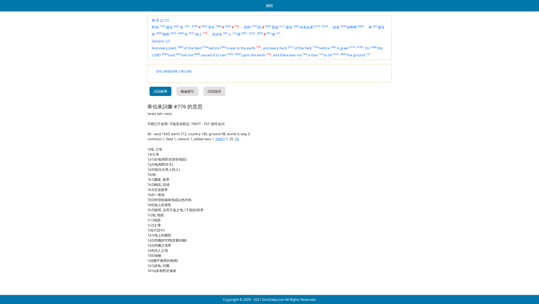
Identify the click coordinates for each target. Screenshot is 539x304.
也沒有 (217, 34)
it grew (342, 48)
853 (269, 33)
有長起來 (306, 27)
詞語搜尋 (214, 91)
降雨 (166, 34)
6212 (282, 26)
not (299, 55)
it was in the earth (241, 48)
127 (278, 33)
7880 (218, 26)
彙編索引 (187, 91)
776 (237, 26)
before (214, 48)
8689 (181, 33)
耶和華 (352, 27)
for (367, 48)
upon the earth (253, 55)
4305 (173, 33)
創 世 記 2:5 (160, 20)
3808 (159, 33)
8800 (260, 33)
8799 (195, 26)
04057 (220, 139)
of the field (192, 48)
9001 (244, 33)
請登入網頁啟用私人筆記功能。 (175, 71)
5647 (252, 33)
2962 (176, 26)
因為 (336, 27)
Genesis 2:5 (161, 41)
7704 (162, 26)
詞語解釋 (160, 91)
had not (187, 55)
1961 (187, 26)
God (171, 55)
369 (225, 33)
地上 (198, 34)
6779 (317, 26)
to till (328, 55)
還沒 (169, 27)
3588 (343, 26)
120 (234, 33)
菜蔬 (275, 27)
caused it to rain (213, 55)
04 (237, 139)
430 (375, 26)
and (276, 55)
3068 (361, 26)
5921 (192, 33)
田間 (247, 27)
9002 (228, 26)
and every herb (275, 48)
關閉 (269, 5)
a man (313, 55)
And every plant (164, 48)
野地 (155, 27)
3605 (204, 26)
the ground (356, 55)
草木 (211, 27)
